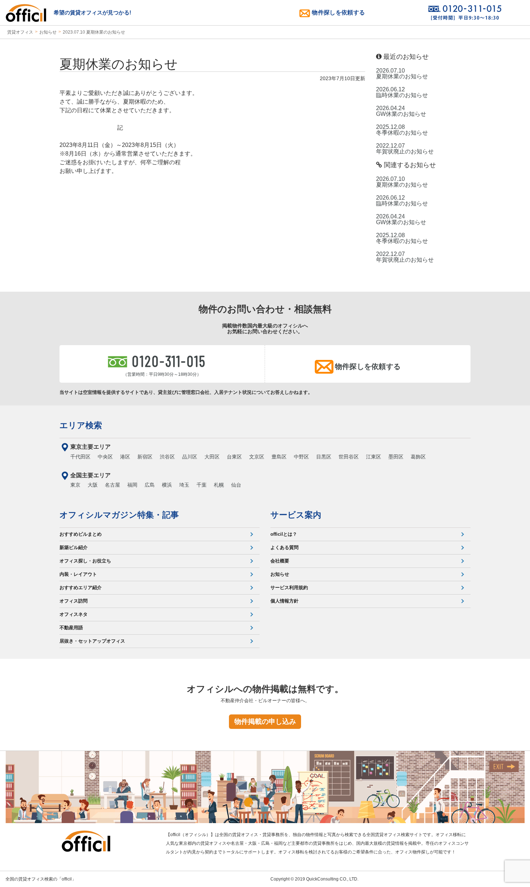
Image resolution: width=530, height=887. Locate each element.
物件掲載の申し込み (265, 721)
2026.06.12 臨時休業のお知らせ (402, 92)
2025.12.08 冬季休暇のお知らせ (402, 130)
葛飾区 (418, 457)
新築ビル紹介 (73, 547)
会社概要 (279, 561)
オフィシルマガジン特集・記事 (119, 514)
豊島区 (279, 457)
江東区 (373, 457)
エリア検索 (80, 425)
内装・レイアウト (78, 574)
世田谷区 (349, 457)
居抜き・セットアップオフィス (92, 641)
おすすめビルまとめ (80, 534)
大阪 (93, 485)
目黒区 (323, 457)
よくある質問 (284, 547)
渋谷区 (167, 457)
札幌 (219, 485)
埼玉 (184, 485)
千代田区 (80, 457)
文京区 (256, 457)
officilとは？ (283, 534)
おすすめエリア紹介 (80, 587)
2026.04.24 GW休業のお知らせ (401, 111)
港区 (125, 457)
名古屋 (112, 485)
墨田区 (395, 457)
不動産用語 (71, 627)
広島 (150, 485)
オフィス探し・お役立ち (85, 561)
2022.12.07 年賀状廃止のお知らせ (405, 149)
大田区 (212, 457)
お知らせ (48, 32)
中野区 (301, 457)
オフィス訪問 (73, 601)
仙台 (236, 485)
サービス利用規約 (289, 587)
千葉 (201, 485)
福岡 (132, 485)
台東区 (234, 457)
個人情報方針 (284, 601)
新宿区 (145, 457)
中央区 (105, 457)
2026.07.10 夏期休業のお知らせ (402, 73)
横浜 (167, 485)
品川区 (189, 457)
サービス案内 (295, 514)
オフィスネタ (73, 614)
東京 (75, 485)
